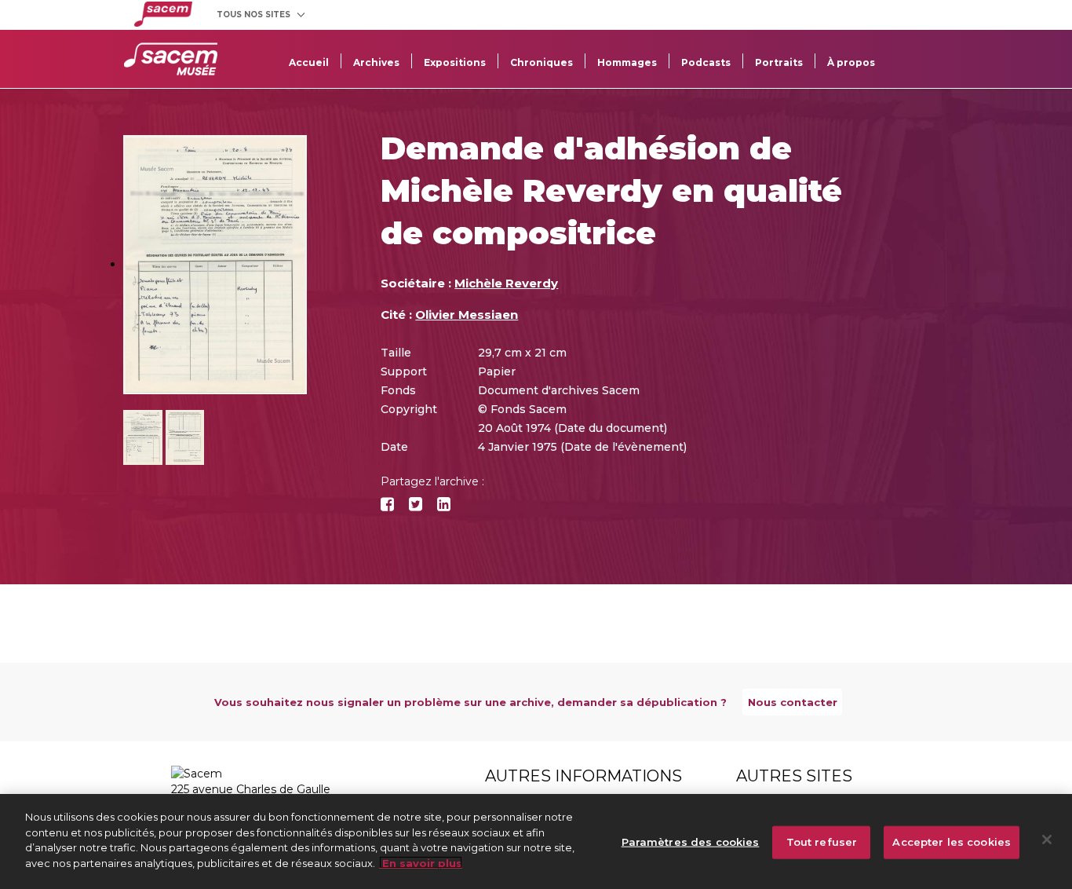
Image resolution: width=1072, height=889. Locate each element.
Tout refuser (822, 842)
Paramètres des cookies (691, 842)
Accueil (309, 62)
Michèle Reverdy (506, 283)
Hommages (627, 62)
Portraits (779, 62)
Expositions (455, 62)
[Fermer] (1047, 839)
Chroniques (541, 62)
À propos (851, 62)
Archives (376, 62)
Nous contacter (792, 702)
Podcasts (706, 62)
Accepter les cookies (951, 842)
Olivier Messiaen (466, 314)
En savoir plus (420, 862)
